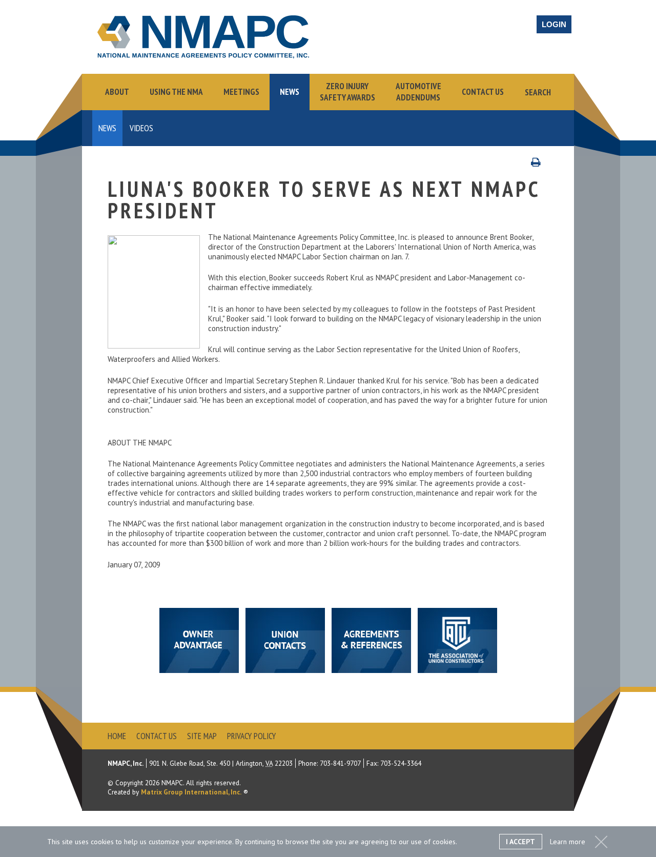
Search (538, 92)
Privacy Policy (251, 736)
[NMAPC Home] (203, 36)
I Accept (520, 841)
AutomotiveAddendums (418, 91)
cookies (444, 841)
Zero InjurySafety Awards (347, 91)
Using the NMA (176, 91)
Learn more (567, 841)
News (289, 91)
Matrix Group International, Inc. (191, 792)
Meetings (241, 91)
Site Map (202, 736)
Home (117, 736)
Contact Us (483, 91)
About (117, 91)
